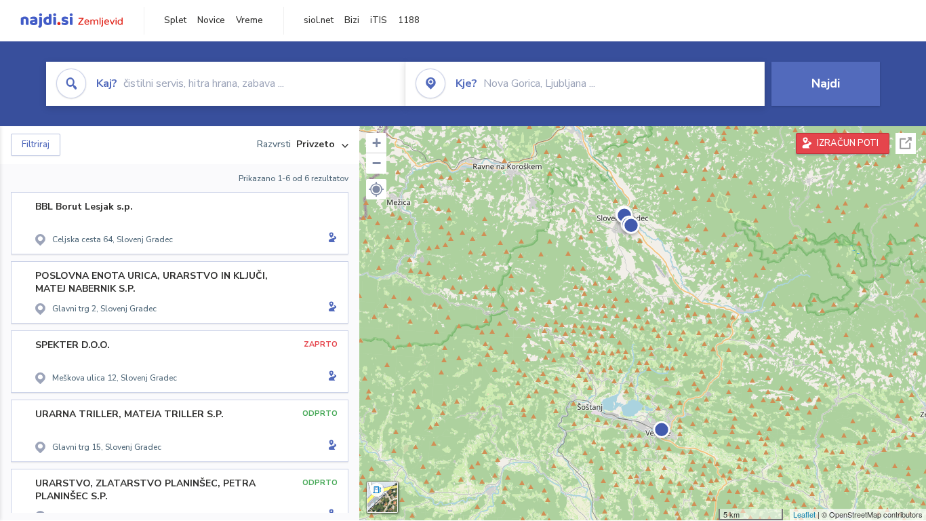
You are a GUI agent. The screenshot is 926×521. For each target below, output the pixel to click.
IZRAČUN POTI (848, 143)
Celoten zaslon (905, 143)
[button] (376, 189)
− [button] (376, 163)
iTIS (378, 20)
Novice (211, 20)
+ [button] (376, 142)
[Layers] (382, 497)
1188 (409, 20)
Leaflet (804, 514)
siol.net (319, 20)
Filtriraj (35, 144)
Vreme (249, 20)
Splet (175, 20)
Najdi (825, 83)
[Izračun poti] (330, 238)
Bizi (351, 20)
